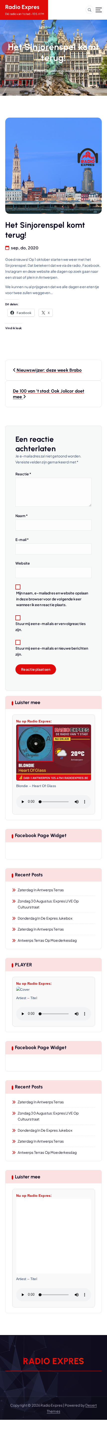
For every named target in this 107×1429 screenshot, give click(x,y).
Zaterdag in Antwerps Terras (41, 890)
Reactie (23, 474)
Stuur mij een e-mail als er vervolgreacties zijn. (50, 626)
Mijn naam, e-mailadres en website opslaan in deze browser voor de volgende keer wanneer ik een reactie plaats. (52, 599)
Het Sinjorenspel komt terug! (61, 70)
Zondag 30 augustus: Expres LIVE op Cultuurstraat (48, 904)
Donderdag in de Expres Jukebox (45, 918)
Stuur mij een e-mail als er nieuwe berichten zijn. (51, 651)
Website (22, 563)
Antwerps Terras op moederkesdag (47, 940)
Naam (21, 515)
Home (27, 70)
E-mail (22, 539)
